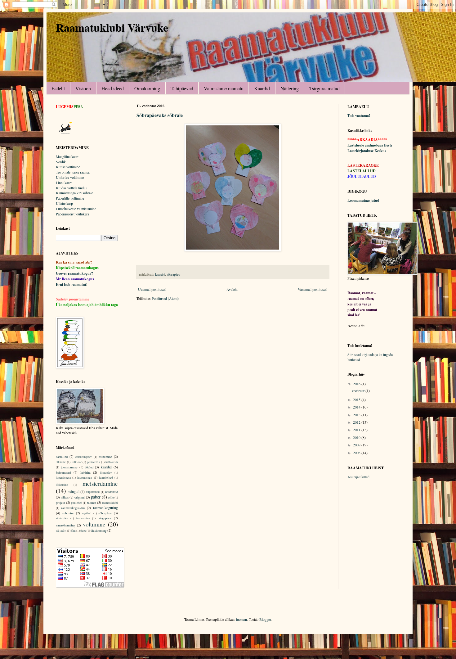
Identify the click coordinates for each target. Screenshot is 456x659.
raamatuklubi (110, 503)
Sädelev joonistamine (72, 299)
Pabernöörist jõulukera (72, 213)
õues (83, 531)
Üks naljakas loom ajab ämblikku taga (87, 304)
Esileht (58, 88)
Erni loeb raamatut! (71, 284)
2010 (357, 437)
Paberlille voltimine (70, 198)
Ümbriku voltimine (70, 177)
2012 (357, 422)
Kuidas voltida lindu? (71, 187)
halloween (111, 462)
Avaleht (232, 289)
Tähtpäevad (182, 88)
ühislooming (98, 530)
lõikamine (62, 485)
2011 (357, 429)
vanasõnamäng (65, 525)
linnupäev (106, 473)
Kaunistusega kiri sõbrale (74, 192)
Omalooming (147, 88)
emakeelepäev (83, 457)
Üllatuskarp (64, 203)
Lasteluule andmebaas (365, 145)
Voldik (61, 161)
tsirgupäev (104, 518)
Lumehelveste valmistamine (76, 208)
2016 (357, 383)
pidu (111, 497)
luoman (241, 619)
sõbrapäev (173, 274)
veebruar (358, 390)
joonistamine (69, 467)
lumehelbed (106, 478)
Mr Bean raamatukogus (75, 279)
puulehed (76, 503)
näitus (65, 497)
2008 (357, 452)
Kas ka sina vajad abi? (74, 262)
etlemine (61, 462)
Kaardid (262, 88)
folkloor (77, 462)
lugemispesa (63, 478)
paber (96, 497)
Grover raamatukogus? (74, 273)
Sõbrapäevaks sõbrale (159, 115)
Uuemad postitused (152, 289)
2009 (357, 444)
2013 (357, 414)
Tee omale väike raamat (73, 171)
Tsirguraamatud (324, 88)
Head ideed (112, 88)
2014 (357, 406)
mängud (73, 491)
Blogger (265, 619)
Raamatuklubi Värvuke (112, 27)
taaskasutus (83, 518)
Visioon (83, 88)
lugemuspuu (84, 478)
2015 (357, 399)
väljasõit (61, 531)
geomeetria (93, 462)
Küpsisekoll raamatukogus (77, 267)
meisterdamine (100, 483)
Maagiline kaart (67, 156)
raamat (91, 502)
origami (79, 497)
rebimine (68, 513)
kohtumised (63, 472)
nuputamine (93, 492)
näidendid (111, 492)
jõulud (89, 467)
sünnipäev (62, 518)
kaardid (160, 274)
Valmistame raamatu (224, 88)
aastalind (62, 456)
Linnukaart (64, 182)
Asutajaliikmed (358, 476)
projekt (60, 502)
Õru (73, 531)
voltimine (94, 524)
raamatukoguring (105, 507)
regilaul (87, 513)
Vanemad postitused (312, 289)
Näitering (289, 88)
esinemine (105, 456)
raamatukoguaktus (73, 508)
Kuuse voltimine (68, 166)
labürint (85, 472)
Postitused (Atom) (165, 298)
